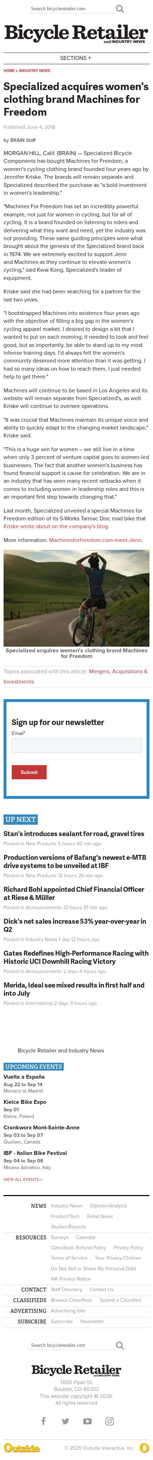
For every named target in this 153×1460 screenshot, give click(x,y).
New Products (41, 844)
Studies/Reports (68, 1227)
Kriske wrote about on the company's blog (56, 526)
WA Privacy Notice (71, 1279)
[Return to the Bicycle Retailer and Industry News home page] (76, 42)
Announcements (44, 908)
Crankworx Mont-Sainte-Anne (42, 1127)
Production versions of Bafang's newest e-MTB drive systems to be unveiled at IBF (75, 861)
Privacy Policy (128, 1248)
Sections (75, 58)
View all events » (23, 1179)
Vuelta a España (24, 1076)
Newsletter (92, 1321)
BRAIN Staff (23, 140)
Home (9, 70)
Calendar (86, 1237)
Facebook (43, 1421)
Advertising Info (68, 1311)
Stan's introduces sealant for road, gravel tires (74, 833)
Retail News (100, 1216)
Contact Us (102, 1290)
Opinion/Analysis (108, 1206)
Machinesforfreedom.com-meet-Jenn (95, 540)
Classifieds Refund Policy (78, 1248)
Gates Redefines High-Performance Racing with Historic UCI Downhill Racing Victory (76, 957)
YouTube (87, 1421)
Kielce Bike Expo (25, 1102)
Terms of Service (69, 1258)
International (39, 1003)
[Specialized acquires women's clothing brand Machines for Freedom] (76, 644)
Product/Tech (65, 1216)
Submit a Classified (120, 1300)
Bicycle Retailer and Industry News (61, 1050)
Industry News (34, 70)
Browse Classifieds (72, 1300)
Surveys (60, 1237)
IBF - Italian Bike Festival (35, 1153)
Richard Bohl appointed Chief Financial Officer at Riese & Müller (74, 893)
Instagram (109, 1421)
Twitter (65, 1421)
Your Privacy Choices (118, 1258)
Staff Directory (66, 1290)
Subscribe (62, 1321)
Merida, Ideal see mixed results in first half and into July (74, 989)
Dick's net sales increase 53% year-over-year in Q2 (75, 925)
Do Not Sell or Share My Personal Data (93, 1269)
